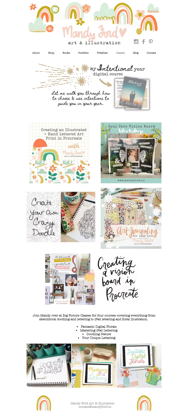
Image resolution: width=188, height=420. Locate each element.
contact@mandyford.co (95, 406)
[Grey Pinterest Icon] (151, 41)
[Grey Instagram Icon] (136, 41)
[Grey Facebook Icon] (143, 41)
